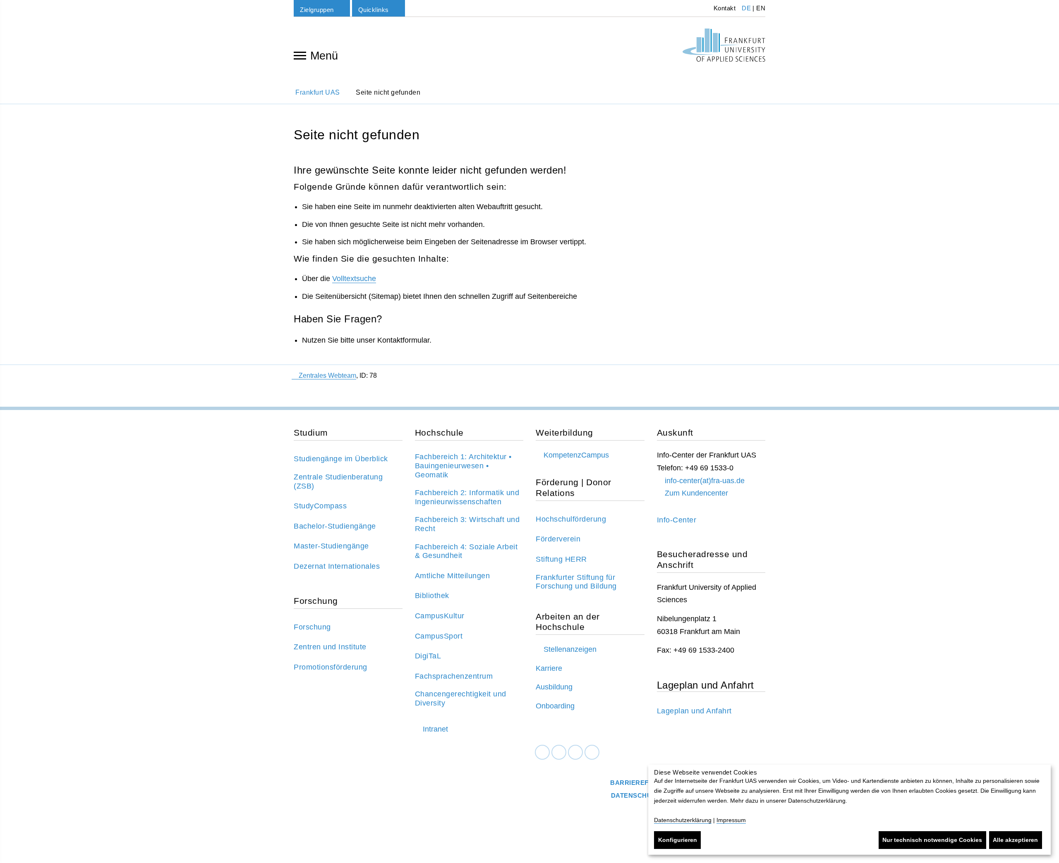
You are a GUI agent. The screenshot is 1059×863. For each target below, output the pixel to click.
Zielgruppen (317, 9)
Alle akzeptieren (1015, 840)
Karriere (549, 668)
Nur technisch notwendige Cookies (932, 840)
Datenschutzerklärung (683, 820)
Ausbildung (554, 687)
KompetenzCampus (576, 455)
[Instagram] (575, 752)
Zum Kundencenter (696, 493)
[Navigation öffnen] (300, 55)
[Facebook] (542, 752)
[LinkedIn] (558, 752)
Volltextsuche (354, 278)
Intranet (435, 729)
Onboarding (555, 706)
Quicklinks (373, 9)
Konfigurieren (677, 840)
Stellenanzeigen (570, 649)
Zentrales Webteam (327, 375)
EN (760, 8)
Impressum (731, 820)
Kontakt (724, 8)
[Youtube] (592, 752)
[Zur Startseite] (724, 45)
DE (746, 8)
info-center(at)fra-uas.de (705, 481)
